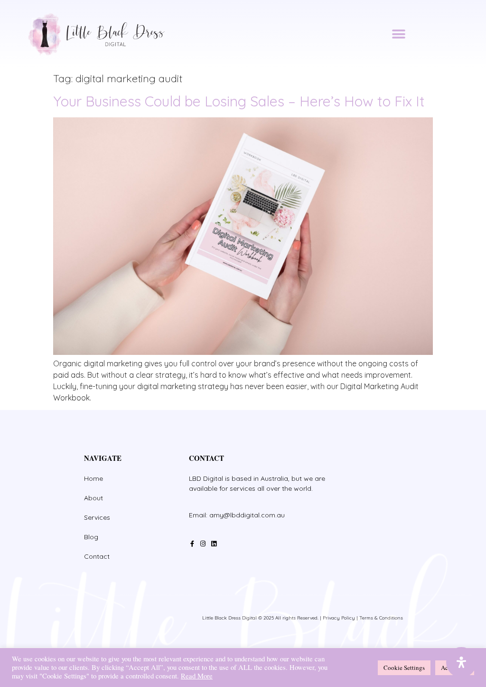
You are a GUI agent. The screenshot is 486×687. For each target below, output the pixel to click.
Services (97, 517)
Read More (197, 676)
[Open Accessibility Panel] (461, 662)
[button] (398, 34)
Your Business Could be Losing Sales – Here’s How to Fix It (239, 101)
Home (93, 478)
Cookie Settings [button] (404, 667)
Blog (91, 537)
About (93, 498)
